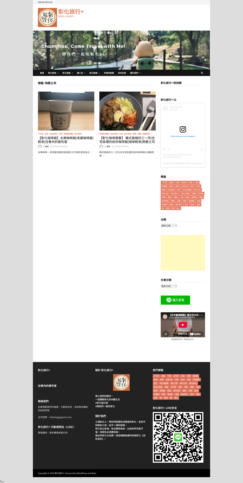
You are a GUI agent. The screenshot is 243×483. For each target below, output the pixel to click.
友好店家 (122, 72)
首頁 (42, 72)
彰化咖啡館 (187, 190)
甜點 (139, 133)
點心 (178, 208)
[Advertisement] (183, 253)
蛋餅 (171, 204)
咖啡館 (164, 186)
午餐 (60, 133)
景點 (169, 197)
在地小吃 (184, 186)
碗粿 (173, 201)
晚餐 (134, 133)
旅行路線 (93, 72)
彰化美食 (52, 72)
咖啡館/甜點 (68, 133)
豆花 (186, 204)
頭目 (47, 146)
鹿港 (168, 208)
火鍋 (181, 197)
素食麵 (191, 201)
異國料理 (146, 133)
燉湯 (187, 197)
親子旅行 (179, 204)
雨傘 (198, 204)
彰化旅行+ (71, 11)
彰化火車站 (185, 193)
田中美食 (165, 201)
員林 (171, 186)
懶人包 (80, 72)
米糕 (178, 201)
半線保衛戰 (109, 72)
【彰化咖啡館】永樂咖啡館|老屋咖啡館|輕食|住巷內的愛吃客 (66, 139)
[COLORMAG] (121, 382)
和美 (190, 182)
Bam (94, 473)
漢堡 (175, 197)
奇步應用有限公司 (58, 432)
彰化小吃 (197, 190)
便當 (171, 182)
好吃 (198, 186)
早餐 (163, 197)
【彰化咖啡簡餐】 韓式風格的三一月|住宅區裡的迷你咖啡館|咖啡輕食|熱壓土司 (127, 139)
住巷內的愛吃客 (47, 385)
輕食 (192, 204)
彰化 (178, 190)
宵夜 (163, 190)
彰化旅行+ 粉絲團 (171, 83)
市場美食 (171, 190)
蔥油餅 (164, 204)
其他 (46, 133)
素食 (184, 201)
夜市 (192, 186)
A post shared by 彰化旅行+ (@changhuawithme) (182, 163)
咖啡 (196, 182)
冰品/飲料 (53, 133)
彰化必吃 (165, 193)
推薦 (194, 193)
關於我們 (134, 72)
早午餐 (200, 193)
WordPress (82, 473)
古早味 (183, 182)
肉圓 (198, 201)
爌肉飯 (194, 197)
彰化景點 (67, 72)
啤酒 (177, 186)
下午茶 (40, 133)
